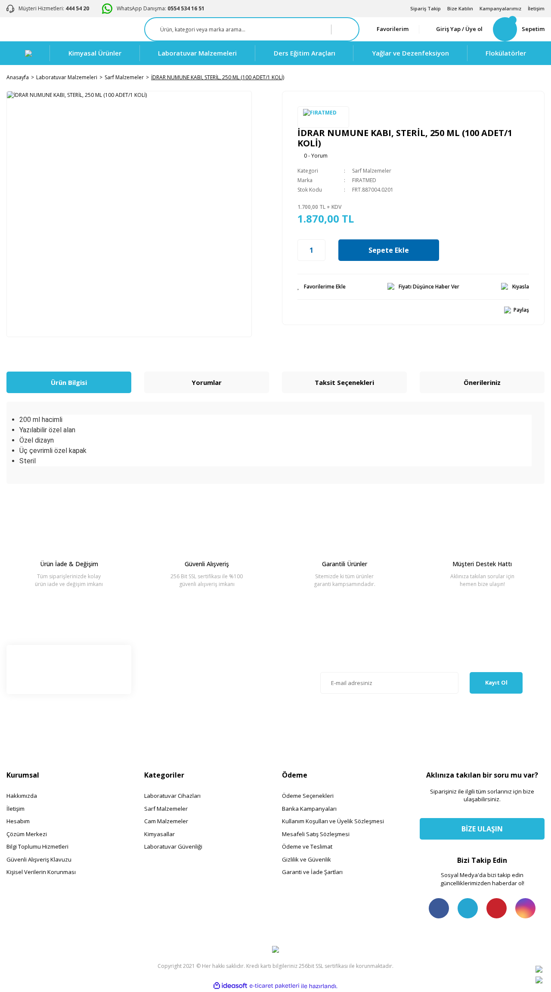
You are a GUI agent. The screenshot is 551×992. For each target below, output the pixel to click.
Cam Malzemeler (166, 821)
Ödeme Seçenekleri (308, 796)
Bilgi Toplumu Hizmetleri (37, 846)
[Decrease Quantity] (302, 250)
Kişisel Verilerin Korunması (41, 872)
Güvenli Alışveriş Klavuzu (38, 859)
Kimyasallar (159, 834)
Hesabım (18, 821)
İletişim (536, 8)
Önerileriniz (482, 382)
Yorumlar (207, 382)
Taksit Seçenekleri (344, 382)
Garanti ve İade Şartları (312, 872)
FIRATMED (364, 180)
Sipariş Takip (425, 8)
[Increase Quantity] (320, 250)
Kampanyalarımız (500, 8)
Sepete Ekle (388, 250)
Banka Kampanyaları (309, 808)
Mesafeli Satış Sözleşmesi (316, 834)
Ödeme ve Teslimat (307, 846)
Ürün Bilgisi (69, 382)
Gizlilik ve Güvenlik (306, 859)
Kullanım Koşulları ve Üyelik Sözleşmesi (333, 821)
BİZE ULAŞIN (482, 829)
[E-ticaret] (274, 986)
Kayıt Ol (496, 682)
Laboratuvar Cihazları (172, 796)
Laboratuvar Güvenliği (173, 846)
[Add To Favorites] (321, 287)
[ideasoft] (230, 986)
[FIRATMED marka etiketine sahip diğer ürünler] (323, 117)
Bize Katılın (460, 8)
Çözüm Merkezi (26, 834)
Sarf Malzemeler (371, 170)
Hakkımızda (21, 796)
